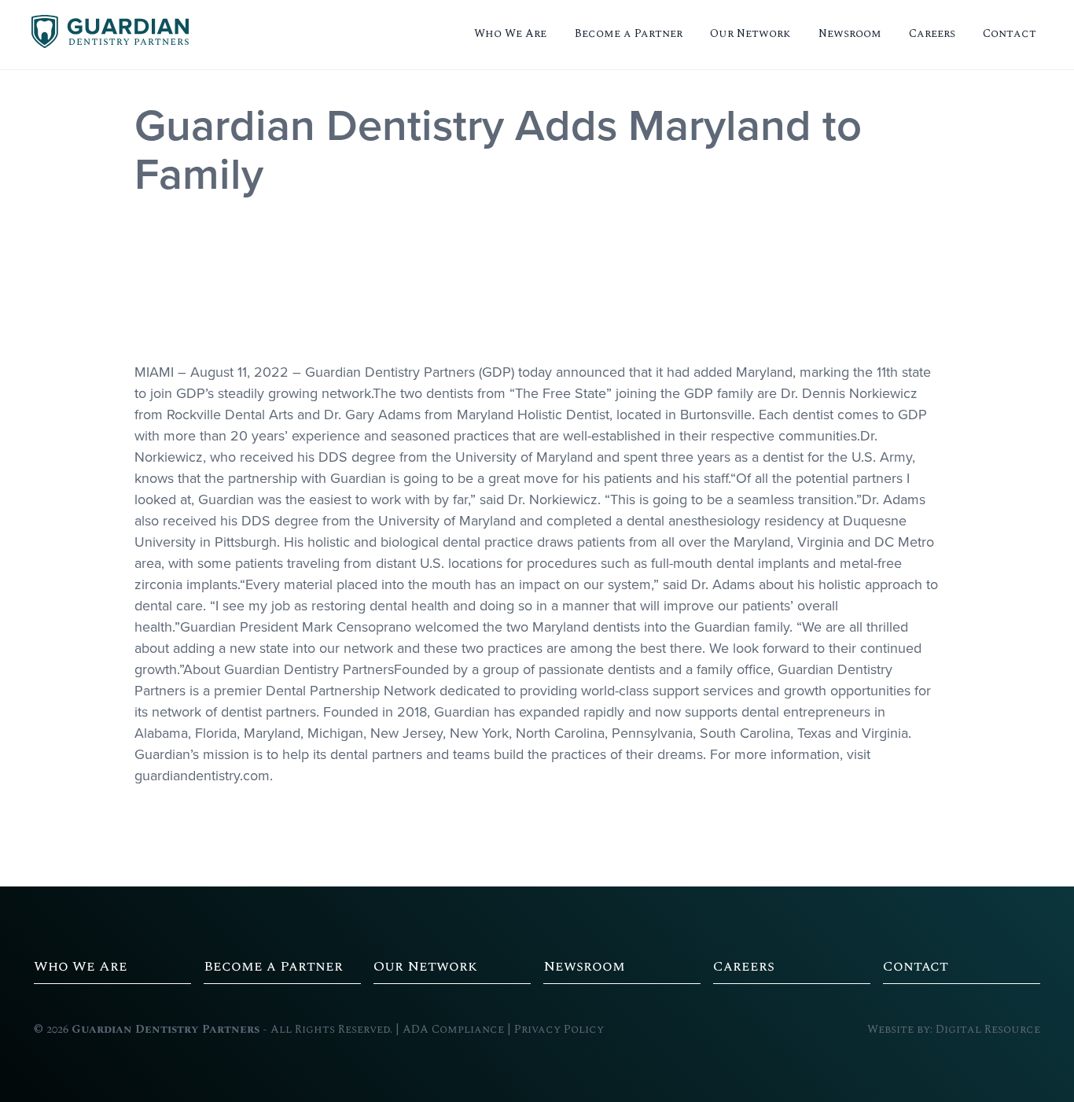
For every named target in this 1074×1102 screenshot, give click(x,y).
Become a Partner (628, 33)
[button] (510, 34)
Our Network (750, 33)
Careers (932, 33)
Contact (1009, 33)
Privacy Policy (559, 1029)
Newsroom (849, 33)
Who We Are (510, 33)
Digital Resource (988, 1029)
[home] (110, 34)
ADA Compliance (453, 1029)
